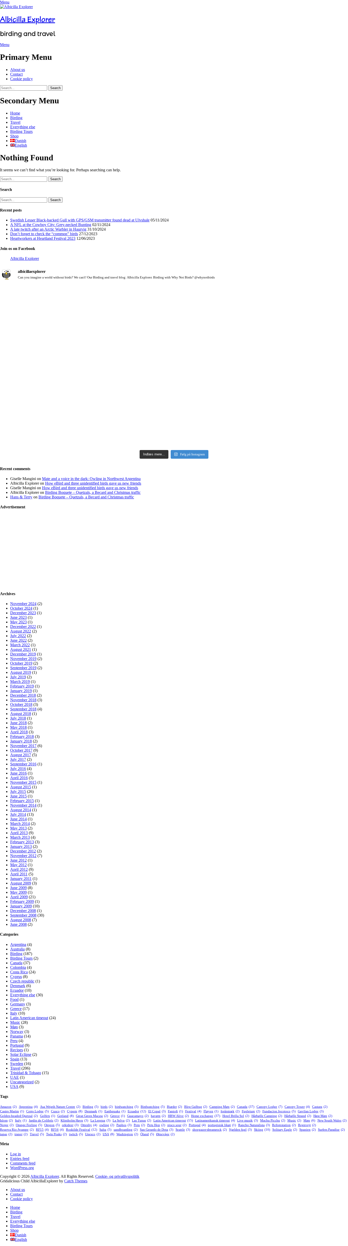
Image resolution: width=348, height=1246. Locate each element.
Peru (14, 1041)
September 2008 (23, 915)
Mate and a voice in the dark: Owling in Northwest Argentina (91, 479)
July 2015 (18, 791)
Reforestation (284, 1125)
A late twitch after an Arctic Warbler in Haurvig (48, 229)
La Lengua (100, 1120)
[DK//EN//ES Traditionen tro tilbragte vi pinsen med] (291, 301)
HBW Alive (178, 1116)
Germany (17, 1004)
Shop (14, 136)
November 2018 (23, 700)
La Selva (121, 1120)
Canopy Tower (297, 1107)
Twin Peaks (56, 1134)
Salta (105, 1129)
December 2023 (23, 613)
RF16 (57, 1129)
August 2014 (20, 810)
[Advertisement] (153, 550)
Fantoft (175, 1111)
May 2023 (18, 622)
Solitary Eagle (284, 1129)
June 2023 (18, 617)
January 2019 (21, 691)
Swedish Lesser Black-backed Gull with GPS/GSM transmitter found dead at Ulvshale (80, 220)
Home (15, 113)
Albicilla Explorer (27, 19)
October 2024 (21, 608)
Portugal (17, 1045)
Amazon (8, 1107)
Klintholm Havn (74, 1120)
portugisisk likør (222, 1125)
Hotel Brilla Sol (235, 1116)
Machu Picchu (272, 1120)
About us (17, 69)
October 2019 (21, 663)
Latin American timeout (29, 1018)
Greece (16, 1008)
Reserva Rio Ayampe (17, 1129)
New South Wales (331, 1120)
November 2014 (23, 805)
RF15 (42, 1129)
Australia (17, 949)
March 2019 (20, 681)
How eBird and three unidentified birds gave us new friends (93, 483)
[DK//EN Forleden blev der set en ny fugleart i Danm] (57, 312)
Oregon (52, 1125)
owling (106, 1125)
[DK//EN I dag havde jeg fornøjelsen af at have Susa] (174, 400)
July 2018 (18, 718)
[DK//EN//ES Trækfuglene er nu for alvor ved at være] (57, 381)
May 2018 (18, 727)
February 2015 (22, 801)
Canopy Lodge (269, 1107)
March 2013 (20, 837)
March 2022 (20, 645)
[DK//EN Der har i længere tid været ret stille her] (174, 319)
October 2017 (21, 750)
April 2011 (19, 874)
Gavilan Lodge (311, 1111)
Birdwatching (153, 1107)
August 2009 (20, 883)
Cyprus (16, 976)
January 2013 (21, 846)
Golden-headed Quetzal (19, 1116)
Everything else (22, 127)
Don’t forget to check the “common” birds (44, 234)
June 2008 (18, 924)
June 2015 (18, 796)
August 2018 (20, 713)
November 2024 (23, 603)
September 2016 (23, 764)
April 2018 (19, 732)
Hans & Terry (21, 497)
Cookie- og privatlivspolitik (117, 1176)
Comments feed (22, 1163)
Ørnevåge (165, 1134)
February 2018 (22, 736)
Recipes (16, 1050)
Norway (16, 1031)
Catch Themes (75, 1181)
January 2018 (21, 741)
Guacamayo (138, 1116)
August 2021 (20, 649)
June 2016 (18, 773)
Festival (193, 1111)
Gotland (65, 1116)
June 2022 (18, 640)
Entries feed (19, 1158)
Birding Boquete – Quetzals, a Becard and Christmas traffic (93, 492)
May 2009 (18, 892)
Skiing (262, 1129)
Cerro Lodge (37, 1111)
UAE (14, 1077)
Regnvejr (307, 1125)
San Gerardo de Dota (156, 1129)
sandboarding (126, 1129)
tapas (6, 1134)
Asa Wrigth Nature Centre (60, 1107)
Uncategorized (22, 1082)
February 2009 (22, 901)
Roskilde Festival (81, 1129)
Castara (319, 1107)
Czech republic (22, 981)
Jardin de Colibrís (43, 1120)
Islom (6, 1120)
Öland (147, 1134)
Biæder (174, 1107)
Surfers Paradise (331, 1129)
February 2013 (22, 842)
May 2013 (18, 828)
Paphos (123, 1125)
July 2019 (18, 677)
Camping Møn (222, 1107)
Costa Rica (19, 972)
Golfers (47, 1116)
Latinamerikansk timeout (215, 1120)
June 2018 (18, 723)
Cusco (58, 1111)
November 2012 (23, 855)
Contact (16, 74)
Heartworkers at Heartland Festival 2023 (42, 238)
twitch (76, 1134)
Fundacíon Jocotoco (279, 1111)
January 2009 (21, 906)
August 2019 (20, 672)
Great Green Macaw (92, 1116)
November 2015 (23, 782)
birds (107, 1107)
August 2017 (20, 755)
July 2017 (18, 759)
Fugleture (251, 1111)
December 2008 (23, 910)
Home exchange (205, 1116)
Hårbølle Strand (297, 1116)
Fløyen (211, 1111)
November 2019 (23, 658)
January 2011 (21, 878)
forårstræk (230, 1111)
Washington (127, 1134)
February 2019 (22, 686)
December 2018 (23, 695)
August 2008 (20, 920)
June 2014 (18, 819)
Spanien (307, 1129)
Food (14, 999)
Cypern (74, 1111)
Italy (13, 1013)
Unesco (92, 1134)
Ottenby (89, 1125)
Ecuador (17, 990)
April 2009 (19, 897)
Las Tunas (141, 1120)
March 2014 (20, 823)
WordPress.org (22, 1168)
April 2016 (19, 778)
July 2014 (18, 814)
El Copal (157, 1111)
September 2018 (23, 709)
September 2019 (23, 668)
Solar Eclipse (20, 1054)
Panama (16, 1036)
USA (14, 1086)
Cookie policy (21, 79)
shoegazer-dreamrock (209, 1129)
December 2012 (23, 851)
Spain (14, 1059)
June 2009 (18, 888)
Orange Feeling (29, 1125)
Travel (15, 122)
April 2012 (19, 869)
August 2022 (20, 631)
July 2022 (18, 636)
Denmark (17, 986)
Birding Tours (21, 131)
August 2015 (20, 787)
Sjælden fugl (240, 1129)
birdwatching (126, 1107)
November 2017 (23, 746)
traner (21, 1134)
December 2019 (23, 654)
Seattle (183, 1129)
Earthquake (114, 1111)
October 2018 (21, 704)
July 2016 (18, 768)
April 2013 (19, 833)
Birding (16, 118)
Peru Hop (156, 1125)
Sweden (16, 1063)
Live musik (247, 1120)
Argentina (18, 944)
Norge (7, 1125)
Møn (14, 1027)
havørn (158, 1116)
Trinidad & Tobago (25, 1073)
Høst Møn (322, 1116)
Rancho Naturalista (254, 1125)
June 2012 (18, 860)
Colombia (18, 967)
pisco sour (176, 1125)
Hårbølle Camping (266, 1116)
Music (15, 1022)
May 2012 (18, 865)
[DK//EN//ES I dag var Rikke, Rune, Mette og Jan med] (291, 397)
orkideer (70, 1125)
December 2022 (23, 626)
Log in (15, 1154)
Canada (16, 963)
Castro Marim (12, 1111)
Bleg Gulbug (195, 1107)
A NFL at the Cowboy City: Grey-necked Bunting (50, 224)
